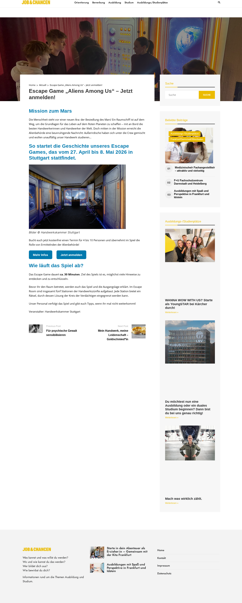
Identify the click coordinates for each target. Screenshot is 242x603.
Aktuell (42, 85)
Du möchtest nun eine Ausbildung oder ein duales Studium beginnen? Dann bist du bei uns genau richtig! (187, 407)
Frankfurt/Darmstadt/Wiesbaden (187, 139)
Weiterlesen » (171, 312)
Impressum (163, 566)
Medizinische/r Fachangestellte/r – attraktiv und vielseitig (195, 169)
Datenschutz (164, 573)
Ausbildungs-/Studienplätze (185, 133)
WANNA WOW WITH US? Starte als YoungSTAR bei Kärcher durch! (189, 304)
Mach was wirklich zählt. (183, 498)
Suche (207, 95)
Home (32, 85)
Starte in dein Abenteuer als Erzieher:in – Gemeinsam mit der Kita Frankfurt (127, 551)
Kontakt (161, 558)
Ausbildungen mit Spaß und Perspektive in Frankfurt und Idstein (191, 194)
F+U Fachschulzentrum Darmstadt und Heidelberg (190, 182)
